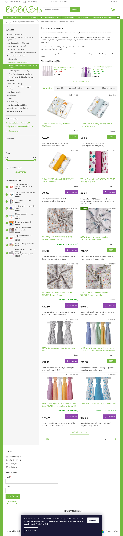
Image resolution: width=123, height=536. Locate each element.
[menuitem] (13, 17)
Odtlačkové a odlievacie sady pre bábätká (19, 88)
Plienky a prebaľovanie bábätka (18, 62)
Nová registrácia (11, 501)
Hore (47, 439)
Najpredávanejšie (75, 88)
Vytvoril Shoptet (111, 531)
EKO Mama (10, 98)
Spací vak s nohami (13, 131)
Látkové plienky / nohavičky (19, 71)
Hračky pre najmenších (15, 34)
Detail (73, 137)
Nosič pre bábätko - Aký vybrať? (18, 123)
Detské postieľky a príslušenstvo (19, 43)
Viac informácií (42, 524)
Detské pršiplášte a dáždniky (17, 105)
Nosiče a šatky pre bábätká (16, 56)
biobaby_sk (13, 467)
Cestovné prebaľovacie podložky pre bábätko (19, 127)
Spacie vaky (11, 80)
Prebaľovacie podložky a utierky (20, 74)
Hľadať (75, 10)
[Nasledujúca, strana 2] (110, 439)
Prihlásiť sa (12, 496)
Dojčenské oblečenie (14, 111)
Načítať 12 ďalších (79, 432)
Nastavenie (31, 530)
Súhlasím (93, 520)
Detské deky (11, 95)
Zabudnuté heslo (12, 504)
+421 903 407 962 (15, 460)
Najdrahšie (60, 88)
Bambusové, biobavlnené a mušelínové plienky (23, 66)
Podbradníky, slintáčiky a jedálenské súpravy (20, 39)
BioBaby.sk (13, 463)
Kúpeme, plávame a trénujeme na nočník (21, 53)
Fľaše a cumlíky (12, 59)
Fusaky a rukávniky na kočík (16, 46)
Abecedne (90, 88)
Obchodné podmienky (59, 2)
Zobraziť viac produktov (78, 81)
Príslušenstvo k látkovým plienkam (21, 77)
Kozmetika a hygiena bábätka (17, 108)
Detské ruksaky (12, 102)
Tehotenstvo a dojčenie (15, 49)
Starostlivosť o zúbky (14, 84)
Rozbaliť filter (20, 172)
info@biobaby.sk (15, 456)
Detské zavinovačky (14, 92)
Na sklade (15, 167)
